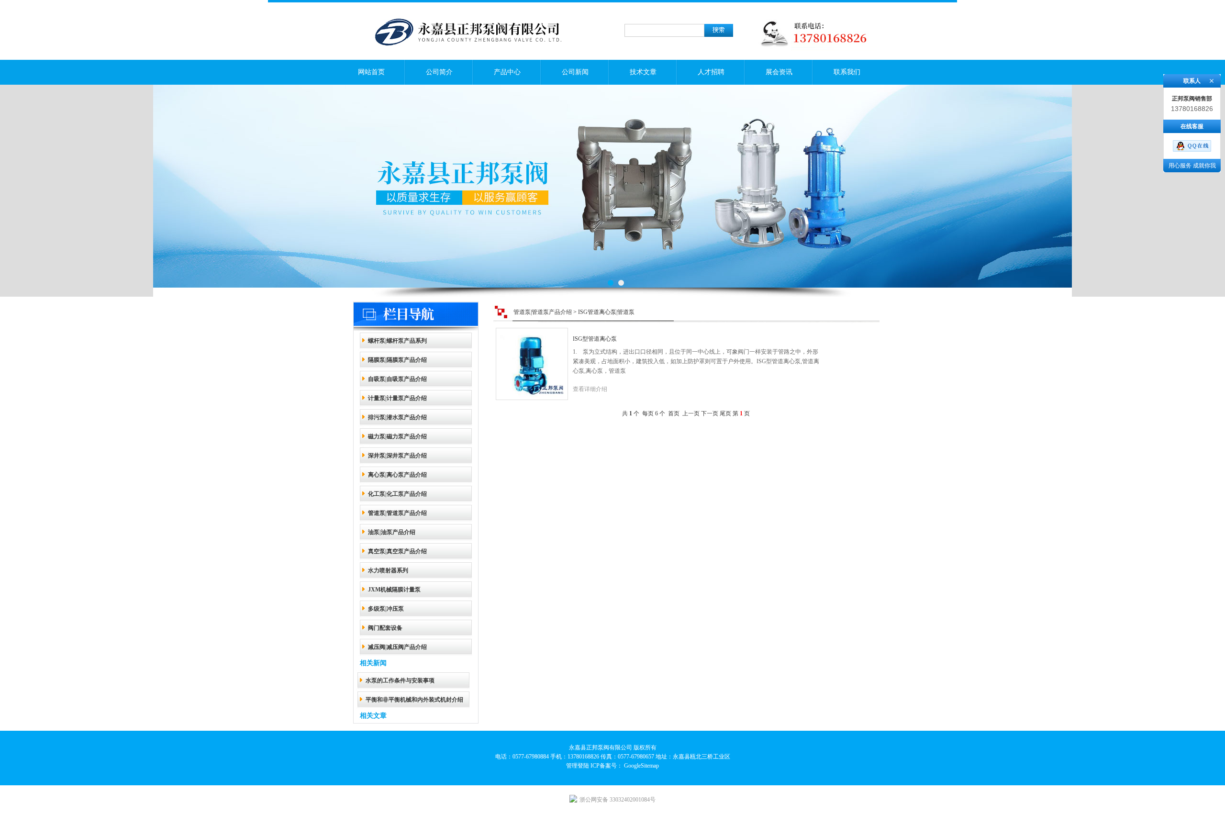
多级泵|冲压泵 (386, 608)
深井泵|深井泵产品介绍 (397, 455)
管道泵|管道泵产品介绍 (397, 513)
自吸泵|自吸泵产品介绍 (397, 379)
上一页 (691, 413)
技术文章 (643, 72)
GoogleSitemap (641, 765)
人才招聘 (711, 72)
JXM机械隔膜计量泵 (394, 589)
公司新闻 (575, 72)
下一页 (709, 413)
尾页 (725, 413)
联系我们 (847, 72)
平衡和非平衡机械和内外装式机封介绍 (414, 699)
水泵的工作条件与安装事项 (400, 680)
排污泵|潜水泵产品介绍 (397, 417)
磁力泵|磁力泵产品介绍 (397, 436)
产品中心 (507, 72)
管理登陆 (577, 765)
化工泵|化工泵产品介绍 (397, 494)
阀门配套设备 (385, 627)
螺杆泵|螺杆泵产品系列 (397, 340)
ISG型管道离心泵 (595, 338)
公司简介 (439, 72)
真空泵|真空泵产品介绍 (397, 551)
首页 (673, 413)
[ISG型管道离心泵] (532, 356)
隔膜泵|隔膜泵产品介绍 (397, 360)
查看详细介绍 (590, 389)
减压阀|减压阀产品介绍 (397, 647)
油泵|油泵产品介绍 (391, 532)
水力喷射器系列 (388, 570)
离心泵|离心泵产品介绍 (397, 474)
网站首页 (371, 72)
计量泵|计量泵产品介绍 (397, 398)
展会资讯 (779, 72)
